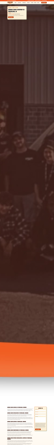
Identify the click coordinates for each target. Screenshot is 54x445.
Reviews (32, 2)
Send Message (38, 429)
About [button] (15, 2)
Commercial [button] (24, 2)
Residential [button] (19, 2)
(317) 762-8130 (45, 0)
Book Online (44, 2)
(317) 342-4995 (32, 0)
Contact (38, 2)
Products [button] (28, 2)
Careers (35, 2)
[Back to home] (10, 3)
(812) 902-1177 (39, 0)
